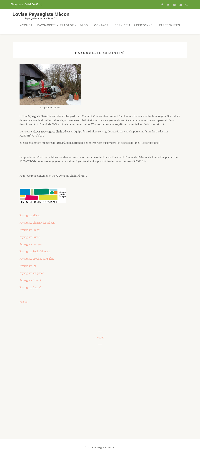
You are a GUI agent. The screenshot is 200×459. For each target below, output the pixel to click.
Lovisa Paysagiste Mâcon (40, 14)
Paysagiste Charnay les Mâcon (37, 222)
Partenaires (169, 25)
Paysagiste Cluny (29, 229)
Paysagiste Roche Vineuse (35, 251)
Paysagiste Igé (28, 265)
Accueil (26, 25)
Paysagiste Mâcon (30, 215)
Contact (101, 25)
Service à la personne (134, 25)
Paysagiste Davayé (30, 287)
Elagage (67, 25)
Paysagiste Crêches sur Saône (37, 258)
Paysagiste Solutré (30, 280)
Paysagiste (46, 25)
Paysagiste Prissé (30, 237)
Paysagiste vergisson (32, 273)
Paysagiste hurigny (31, 244)
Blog (84, 25)
